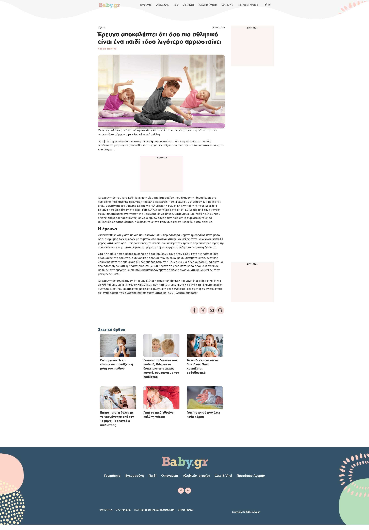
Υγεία (101, 27)
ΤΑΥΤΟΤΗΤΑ (106, 510)
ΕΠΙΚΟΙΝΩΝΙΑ (185, 510)
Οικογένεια (188, 5)
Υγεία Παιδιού (108, 49)
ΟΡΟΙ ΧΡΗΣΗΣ (123, 510)
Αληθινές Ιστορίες (208, 5)
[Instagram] (270, 5)
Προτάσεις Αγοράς (248, 5)
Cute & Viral (228, 5)
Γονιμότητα (145, 5)
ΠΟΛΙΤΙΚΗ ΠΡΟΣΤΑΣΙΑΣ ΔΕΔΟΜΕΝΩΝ (154, 510)
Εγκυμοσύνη (162, 5)
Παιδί (175, 5)
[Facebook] (266, 5)
